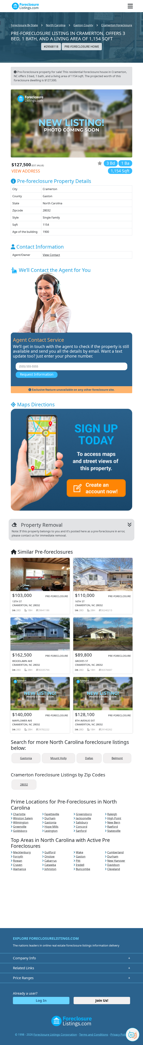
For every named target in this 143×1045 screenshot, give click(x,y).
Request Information (36, 374)
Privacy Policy (119, 1034)
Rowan (17, 861)
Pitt (78, 861)
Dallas (89, 758)
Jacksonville (83, 818)
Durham (49, 818)
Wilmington (20, 822)
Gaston (80, 856)
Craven (17, 865)
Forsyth (18, 856)
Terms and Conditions (93, 1034)
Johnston (50, 869)
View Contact (51, 255)
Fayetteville (51, 814)
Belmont (117, 758)
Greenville (19, 827)
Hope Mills (51, 827)
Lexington (51, 831)
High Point (114, 818)
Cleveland (113, 869)
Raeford (112, 827)
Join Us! (101, 1000)
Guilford (49, 852)
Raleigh (112, 814)
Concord (81, 827)
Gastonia (26, 758)
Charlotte (19, 814)
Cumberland (115, 852)
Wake (79, 852)
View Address (26, 171)
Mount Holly (58, 758)
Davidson (113, 865)
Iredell (80, 865)
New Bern (113, 822)
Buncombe (83, 869)
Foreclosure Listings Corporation (55, 1034)
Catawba (50, 865)
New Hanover (116, 861)
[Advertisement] (71, 895)
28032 (24, 784)
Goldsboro (20, 831)
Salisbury (82, 822)
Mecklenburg (22, 852)
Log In (41, 1000)
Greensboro (84, 814)
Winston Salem (23, 818)
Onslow (49, 856)
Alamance (19, 869)
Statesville (114, 831)
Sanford (81, 831)
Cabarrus (50, 861)
